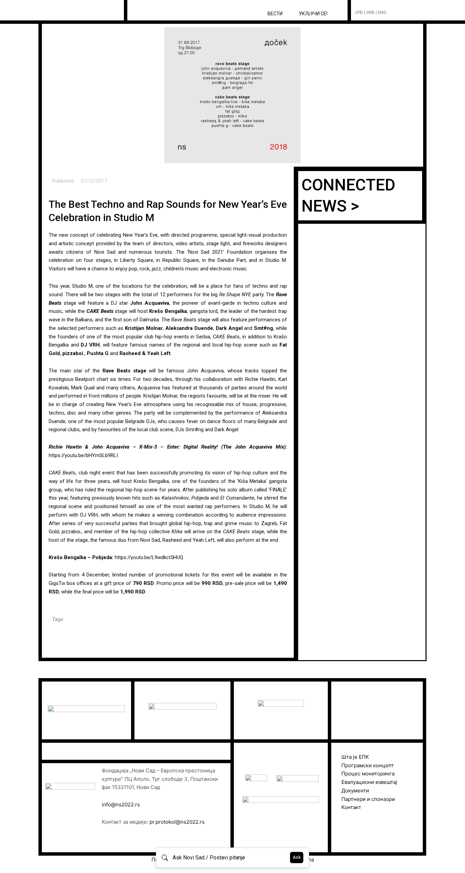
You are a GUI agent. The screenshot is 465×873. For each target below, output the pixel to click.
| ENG (381, 12)
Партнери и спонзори (368, 799)
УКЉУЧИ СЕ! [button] (313, 13)
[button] (404, 12)
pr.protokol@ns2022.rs (177, 822)
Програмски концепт (367, 765)
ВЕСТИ (275, 13)
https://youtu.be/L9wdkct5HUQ (149, 557)
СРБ (359, 12)
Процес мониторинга (368, 773)
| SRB (369, 12)
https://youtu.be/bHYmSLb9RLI (83, 455)
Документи (355, 790)
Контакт (351, 807)
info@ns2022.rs (121, 804)
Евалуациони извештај (369, 782)
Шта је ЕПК (355, 757)
